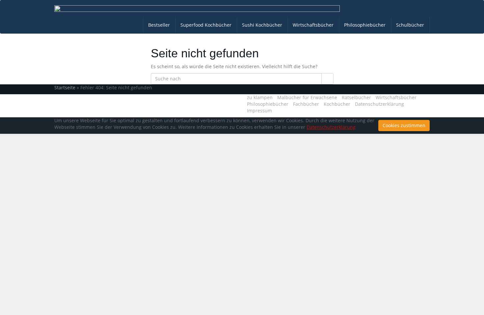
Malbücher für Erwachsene (307, 97)
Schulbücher (410, 25)
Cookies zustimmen (404, 125)
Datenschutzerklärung (379, 104)
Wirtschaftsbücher (313, 25)
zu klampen (260, 97)
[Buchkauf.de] (197, 8)
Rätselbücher (356, 97)
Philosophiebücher (365, 25)
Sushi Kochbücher (262, 25)
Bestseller (159, 25)
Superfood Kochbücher (205, 25)
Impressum (259, 110)
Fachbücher (306, 104)
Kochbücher (337, 104)
